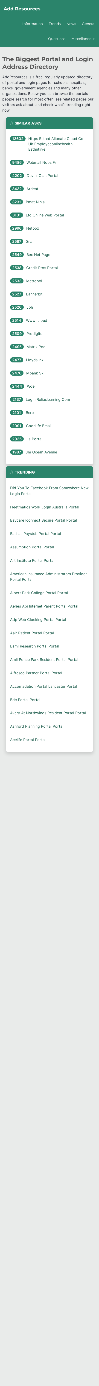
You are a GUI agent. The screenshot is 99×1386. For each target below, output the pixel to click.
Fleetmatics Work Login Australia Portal (44, 507)
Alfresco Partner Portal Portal (36, 673)
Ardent (32, 188)
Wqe (31, 386)
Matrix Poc (35, 346)
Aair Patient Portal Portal (32, 633)
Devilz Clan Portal (42, 175)
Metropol (34, 281)
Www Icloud (36, 320)
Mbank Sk (35, 373)
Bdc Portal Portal (25, 699)
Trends (55, 23)
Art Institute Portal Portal (32, 560)
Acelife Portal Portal (28, 739)
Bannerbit (34, 294)
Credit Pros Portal (42, 267)
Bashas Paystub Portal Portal (35, 533)
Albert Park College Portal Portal (39, 592)
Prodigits (34, 333)
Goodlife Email (39, 425)
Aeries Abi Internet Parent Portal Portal (44, 606)
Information (32, 23)
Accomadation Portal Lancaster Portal (43, 686)
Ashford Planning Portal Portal (36, 726)
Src (29, 241)
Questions (56, 38)
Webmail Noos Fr (41, 162)
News (71, 23)
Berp (30, 412)
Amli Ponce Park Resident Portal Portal (44, 659)
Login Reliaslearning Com (48, 399)
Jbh (29, 307)
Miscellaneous (83, 38)
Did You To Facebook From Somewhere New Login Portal (49, 491)
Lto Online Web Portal (45, 215)
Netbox (32, 228)
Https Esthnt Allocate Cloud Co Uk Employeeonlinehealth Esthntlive (55, 144)
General (88, 23)
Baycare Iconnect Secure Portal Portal (43, 520)
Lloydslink (35, 360)
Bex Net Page (38, 254)
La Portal (34, 439)
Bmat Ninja (35, 202)
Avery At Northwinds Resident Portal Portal (48, 713)
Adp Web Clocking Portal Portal (38, 619)
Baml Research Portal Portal (34, 646)
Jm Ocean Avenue (41, 452)
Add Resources (22, 9)
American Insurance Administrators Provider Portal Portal (48, 576)
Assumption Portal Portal (32, 547)
